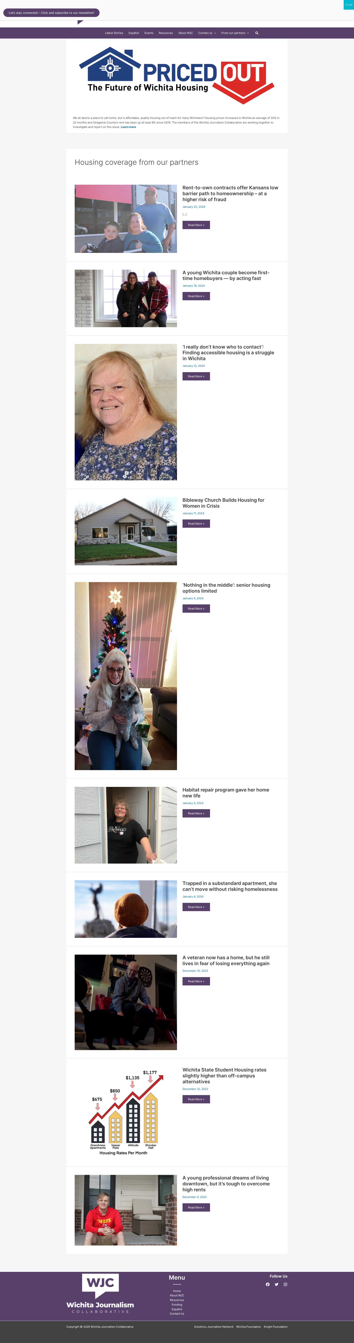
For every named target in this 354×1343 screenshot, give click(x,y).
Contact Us (177, 1313)
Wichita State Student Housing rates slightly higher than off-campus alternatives (224, 1075)
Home (177, 1291)
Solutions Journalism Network (213, 1326)
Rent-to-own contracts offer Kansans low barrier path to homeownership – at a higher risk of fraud (230, 193)
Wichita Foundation (248, 1326)
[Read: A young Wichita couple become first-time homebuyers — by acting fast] (126, 298)
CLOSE (349, 4)
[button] (214, 33)
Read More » (198, 226)
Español (177, 1309)
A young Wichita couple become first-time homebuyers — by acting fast (226, 275)
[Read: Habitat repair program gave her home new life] (126, 825)
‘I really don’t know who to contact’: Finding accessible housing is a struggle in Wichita (228, 352)
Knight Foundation (276, 1326)
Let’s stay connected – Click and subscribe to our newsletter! (51, 13)
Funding (177, 1304)
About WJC (177, 1295)
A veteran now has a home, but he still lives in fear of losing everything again (226, 960)
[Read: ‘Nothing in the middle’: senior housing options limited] (126, 676)
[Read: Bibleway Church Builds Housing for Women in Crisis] (126, 531)
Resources (177, 1300)
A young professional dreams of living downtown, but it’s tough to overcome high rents (226, 1183)
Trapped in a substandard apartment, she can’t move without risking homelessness (230, 886)
